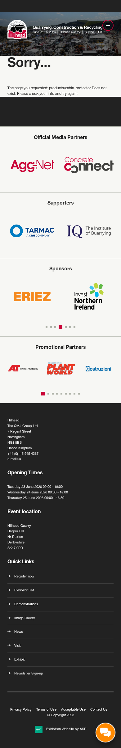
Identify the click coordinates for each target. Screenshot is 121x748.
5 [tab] (66, 327)
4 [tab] (60, 327)
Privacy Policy (21, 710)
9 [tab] (79, 394)
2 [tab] (51, 327)
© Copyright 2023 (60, 715)
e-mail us (14, 459)
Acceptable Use (73, 710)
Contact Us (98, 710)
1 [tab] (46, 327)
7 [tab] (74, 327)
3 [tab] (55, 327)
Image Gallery (24, 618)
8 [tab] (74, 394)
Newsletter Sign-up (28, 673)
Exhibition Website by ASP (66, 729)
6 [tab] (70, 327)
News (18, 632)
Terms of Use (46, 710)
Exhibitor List (24, 590)
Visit (17, 646)
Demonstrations (26, 604)
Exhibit (19, 659)
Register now (24, 576)
